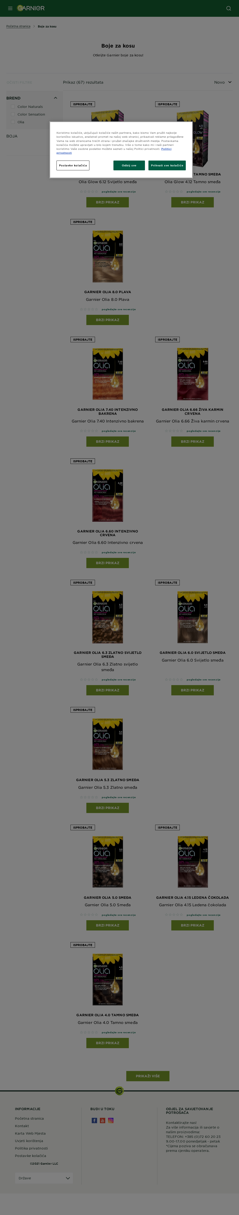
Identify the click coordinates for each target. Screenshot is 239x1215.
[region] (121, 149)
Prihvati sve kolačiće (167, 165)
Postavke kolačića (73, 165)
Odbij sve (129, 165)
